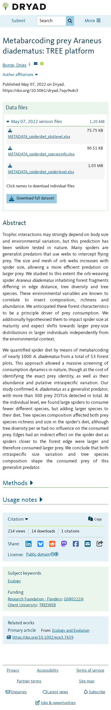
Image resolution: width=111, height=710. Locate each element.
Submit (18, 21)
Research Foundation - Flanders (35, 599)
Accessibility (48, 671)
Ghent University (22, 605)
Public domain (38, 555)
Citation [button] (16, 519)
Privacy (13, 671)
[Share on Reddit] (52, 544)
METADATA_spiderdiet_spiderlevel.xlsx (41, 172)
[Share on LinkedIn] (28, 544)
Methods (15, 483)
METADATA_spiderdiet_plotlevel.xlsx (39, 137)
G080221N (73, 599)
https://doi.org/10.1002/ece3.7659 (43, 638)
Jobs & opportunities (58, 703)
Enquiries (19, 692)
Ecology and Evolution (70, 631)
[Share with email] (88, 544)
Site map (86, 681)
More (90, 21)
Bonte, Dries (14, 65)
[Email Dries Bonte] (36, 64)
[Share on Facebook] (76, 544)
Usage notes (20, 500)
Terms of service (90, 671)
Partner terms (29, 681)
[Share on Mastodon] (64, 544)
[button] (55, 121)
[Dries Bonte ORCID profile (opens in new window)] (42, 64)
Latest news (57, 692)
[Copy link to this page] (100, 544)
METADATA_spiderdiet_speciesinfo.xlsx (41, 154)
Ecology (14, 581)
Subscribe (97, 692)
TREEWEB (47, 605)
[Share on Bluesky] (40, 544)
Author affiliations (18, 75)
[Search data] (70, 21)
